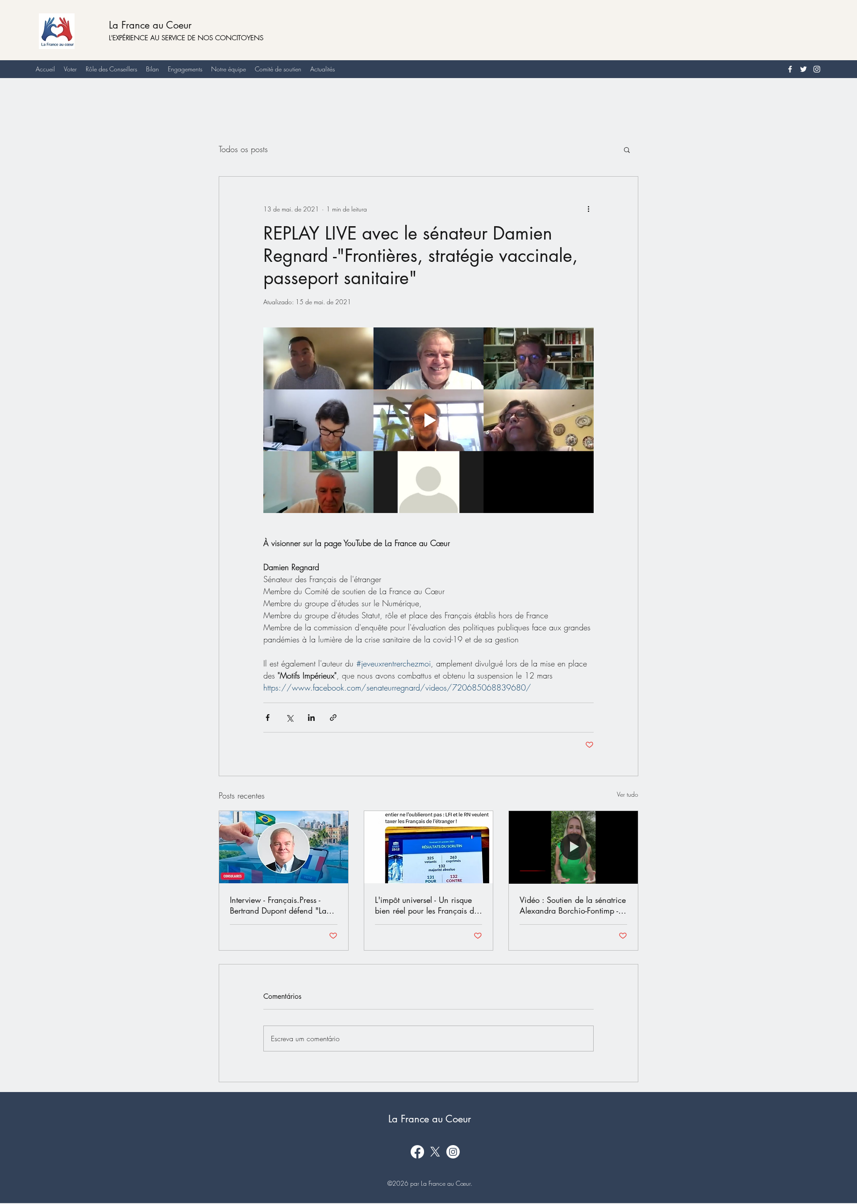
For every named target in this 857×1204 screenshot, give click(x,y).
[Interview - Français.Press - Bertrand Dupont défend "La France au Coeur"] (283, 847)
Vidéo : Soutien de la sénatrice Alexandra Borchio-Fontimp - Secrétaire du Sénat (573, 905)
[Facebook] (790, 69)
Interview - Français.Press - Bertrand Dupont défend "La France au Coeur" (278, 905)
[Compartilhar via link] (333, 717)
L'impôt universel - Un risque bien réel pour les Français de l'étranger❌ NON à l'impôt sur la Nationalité (426, 905)
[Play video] (428, 420)
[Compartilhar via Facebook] (267, 717)
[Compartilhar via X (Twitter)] (289, 717)
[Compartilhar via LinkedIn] (311, 717)
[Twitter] (803, 69)
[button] (627, 149)
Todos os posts (243, 149)
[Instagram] (816, 69)
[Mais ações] (588, 208)
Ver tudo (627, 794)
